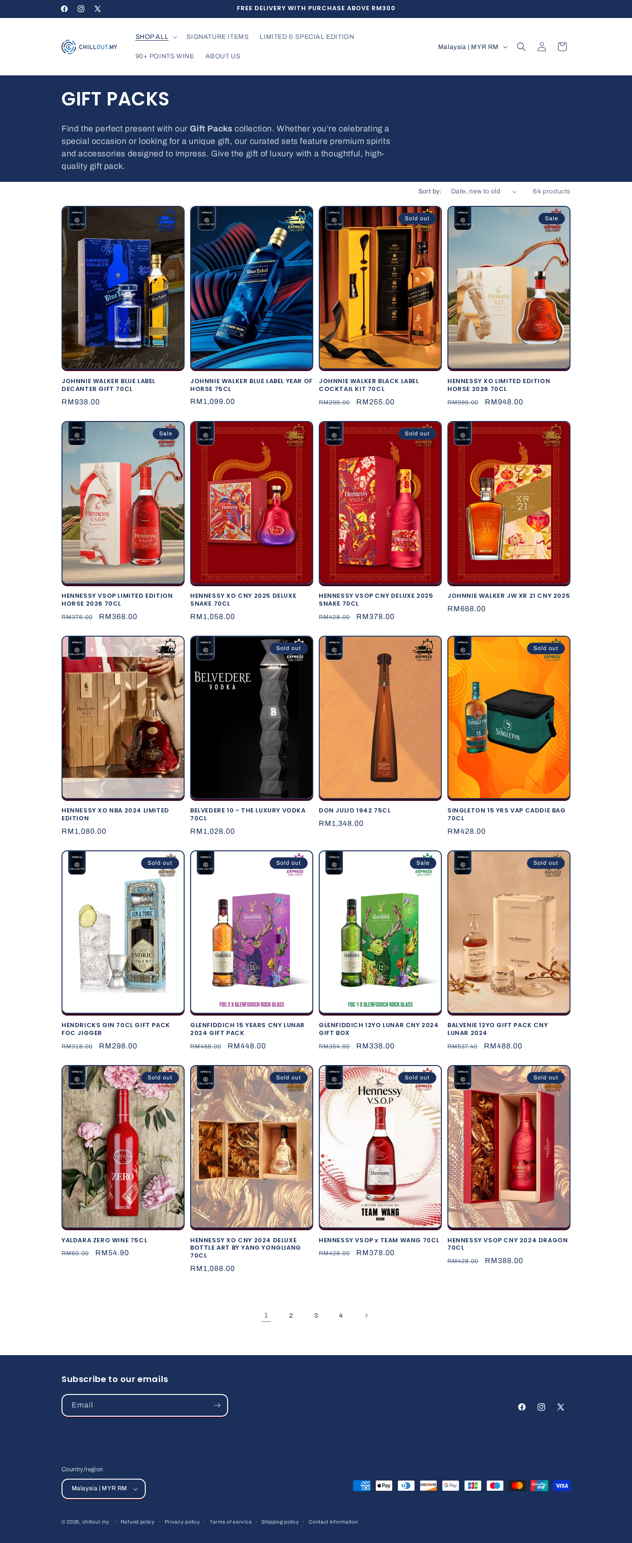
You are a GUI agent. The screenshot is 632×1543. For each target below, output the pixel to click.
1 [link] (266, 1315)
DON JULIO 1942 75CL (354, 811)
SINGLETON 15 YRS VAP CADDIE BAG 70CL (506, 815)
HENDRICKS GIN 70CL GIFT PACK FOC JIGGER (116, 1029)
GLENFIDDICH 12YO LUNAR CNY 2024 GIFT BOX (379, 1029)
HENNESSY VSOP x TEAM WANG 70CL (379, 1241)
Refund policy (138, 1521)
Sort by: (430, 191)
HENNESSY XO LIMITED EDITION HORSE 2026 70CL (498, 385)
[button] (155, 37)
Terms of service (231, 1521)
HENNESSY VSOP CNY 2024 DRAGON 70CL (507, 1244)
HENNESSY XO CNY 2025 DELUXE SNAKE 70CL (243, 600)
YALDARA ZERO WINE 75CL (104, 1241)
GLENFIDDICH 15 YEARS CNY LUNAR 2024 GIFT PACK (247, 1029)
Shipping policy (280, 1521)
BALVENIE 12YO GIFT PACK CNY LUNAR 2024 (497, 1029)
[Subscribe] (217, 1405)
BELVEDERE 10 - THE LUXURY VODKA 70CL (248, 815)
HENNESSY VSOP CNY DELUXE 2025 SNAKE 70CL (376, 600)
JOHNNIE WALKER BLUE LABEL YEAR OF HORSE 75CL (251, 385)
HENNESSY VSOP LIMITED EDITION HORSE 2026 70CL (117, 600)
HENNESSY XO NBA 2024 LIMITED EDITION (115, 815)
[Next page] (366, 1315)
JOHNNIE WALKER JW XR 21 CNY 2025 (508, 596)
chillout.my (96, 1521)
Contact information (333, 1521)
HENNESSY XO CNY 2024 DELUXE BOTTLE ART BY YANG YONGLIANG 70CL (245, 1248)
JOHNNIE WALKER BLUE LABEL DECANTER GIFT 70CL (108, 385)
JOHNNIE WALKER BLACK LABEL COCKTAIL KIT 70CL (369, 385)
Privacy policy (182, 1521)
